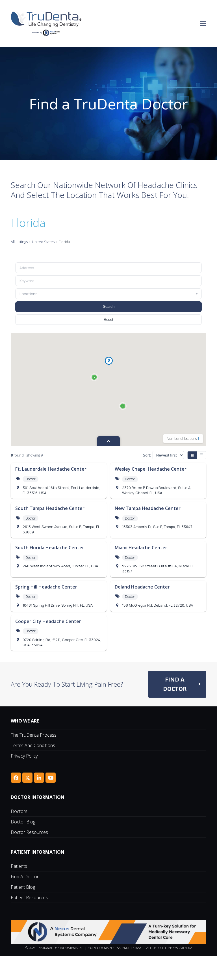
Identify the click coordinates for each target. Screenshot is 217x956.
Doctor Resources (29, 832)
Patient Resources (29, 897)
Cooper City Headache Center (48, 621)
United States (43, 241)
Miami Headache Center (141, 547)
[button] (203, 23)
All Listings (19, 241)
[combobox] (108, 280)
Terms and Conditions (33, 745)
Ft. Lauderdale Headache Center (50, 469)
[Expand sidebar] (108, 441)
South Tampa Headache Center (49, 508)
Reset (108, 319)
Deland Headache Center (142, 587)
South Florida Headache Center (49, 547)
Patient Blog (23, 887)
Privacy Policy (24, 756)
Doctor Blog (23, 822)
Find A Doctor (25, 876)
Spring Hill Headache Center (46, 587)
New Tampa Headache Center (148, 508)
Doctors (19, 811)
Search (108, 306)
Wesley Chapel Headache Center (150, 469)
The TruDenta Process (34, 735)
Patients (19, 866)
